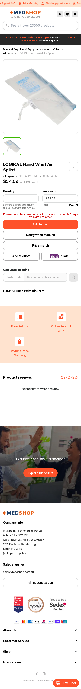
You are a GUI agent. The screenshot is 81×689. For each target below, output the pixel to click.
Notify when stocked (40, 235)
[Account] (60, 14)
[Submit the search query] (7, 26)
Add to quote (21, 256)
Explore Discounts (40, 473)
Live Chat (69, 683)
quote (64, 256)
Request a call (43, 583)
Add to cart (40, 224)
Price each (49, 191)
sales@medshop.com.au (18, 571)
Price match (40, 245)
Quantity (8, 191)
